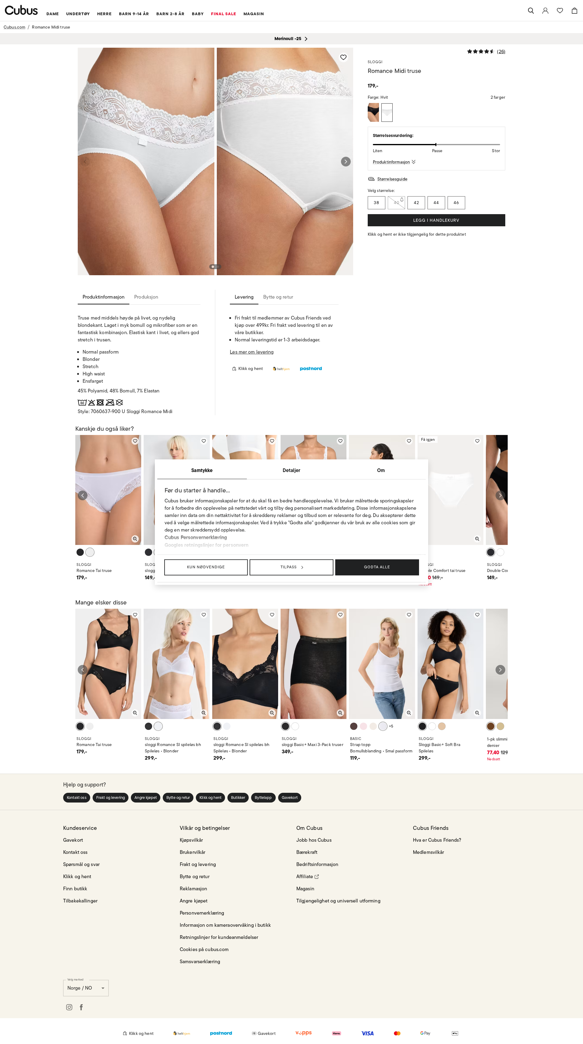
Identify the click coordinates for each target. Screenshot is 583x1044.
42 (416, 203)
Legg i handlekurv (436, 220)
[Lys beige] (373, 726)
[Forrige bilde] (85, 161)
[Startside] (21, 10)
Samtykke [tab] (202, 470)
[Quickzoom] (135, 539)
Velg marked (75, 979)
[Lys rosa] (363, 726)
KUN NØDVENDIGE (206, 567)
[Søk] (530, 10)
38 (376, 203)
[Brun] (490, 726)
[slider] (436, 144)
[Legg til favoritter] (343, 57)
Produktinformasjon (391, 162)
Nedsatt (425, 584)
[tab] (103, 297)
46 (456, 203)
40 (396, 203)
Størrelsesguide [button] (392, 179)
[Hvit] (387, 112)
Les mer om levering (252, 351)
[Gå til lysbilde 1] (213, 266)
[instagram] (69, 1007)
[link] (545, 10)
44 (436, 203)
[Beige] (500, 726)
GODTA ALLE (377, 567)
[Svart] (373, 112)
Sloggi (375, 61)
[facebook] (81, 1007)
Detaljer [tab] (291, 470)
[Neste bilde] (346, 161)
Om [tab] (381, 470)
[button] (76, 798)
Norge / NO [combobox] (79, 987)
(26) (501, 51)
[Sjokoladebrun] (353, 726)
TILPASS (289, 567)
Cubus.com (14, 27)
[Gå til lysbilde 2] (217, 266)
